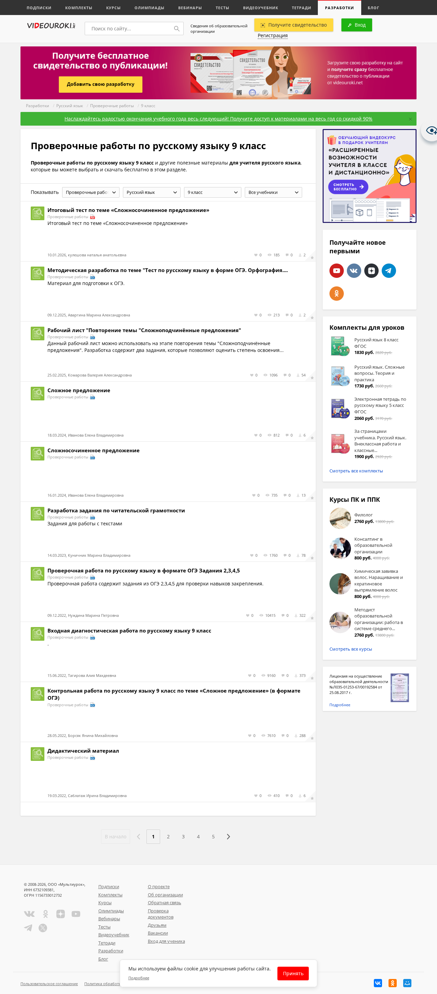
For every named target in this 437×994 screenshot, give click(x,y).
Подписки (39, 7)
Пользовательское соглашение (49, 983)
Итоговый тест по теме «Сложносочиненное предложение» (128, 210)
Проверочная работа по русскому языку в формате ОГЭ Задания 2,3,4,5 (143, 570)
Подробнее (339, 704)
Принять (293, 973)
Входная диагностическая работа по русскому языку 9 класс (129, 630)
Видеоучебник (260, 7)
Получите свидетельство (297, 25)
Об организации (165, 895)
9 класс (148, 106)
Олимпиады (150, 7)
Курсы (113, 7)
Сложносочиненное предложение (93, 450)
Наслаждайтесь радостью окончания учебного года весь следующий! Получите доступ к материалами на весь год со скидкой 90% (218, 118)
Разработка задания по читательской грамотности (116, 510)
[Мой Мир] (407, 983)
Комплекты (79, 7)
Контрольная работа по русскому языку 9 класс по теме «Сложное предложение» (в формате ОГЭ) (173, 694)
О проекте (159, 886)
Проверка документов (160, 914)
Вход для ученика (166, 941)
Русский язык (69, 106)
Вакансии (158, 933)
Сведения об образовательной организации (219, 28)
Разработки (339, 7)
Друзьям (157, 925)
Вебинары (190, 7)
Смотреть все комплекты (356, 471)
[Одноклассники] (393, 983)
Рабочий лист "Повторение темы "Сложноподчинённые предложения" (144, 330)
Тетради (301, 7)
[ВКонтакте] (378, 983)
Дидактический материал (83, 750)
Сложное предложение (78, 390)
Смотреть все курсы (350, 649)
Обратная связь (164, 902)
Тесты (222, 7)
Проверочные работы (112, 106)
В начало (115, 836)
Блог (373, 7)
